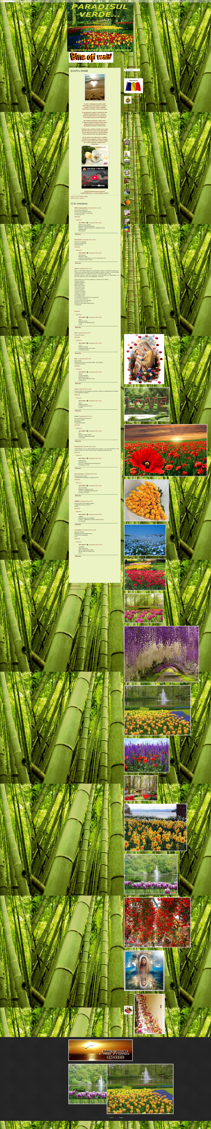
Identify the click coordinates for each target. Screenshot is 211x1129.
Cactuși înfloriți (130, 288)
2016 (127, 250)
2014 (127, 255)
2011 (127, 326)
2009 (127, 330)
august (129, 304)
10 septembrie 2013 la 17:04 (95, 544)
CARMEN (77, 501)
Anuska (76, 268)
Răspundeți (77, 216)
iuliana (76, 389)
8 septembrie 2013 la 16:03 (95, 372)
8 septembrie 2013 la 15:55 (95, 222)
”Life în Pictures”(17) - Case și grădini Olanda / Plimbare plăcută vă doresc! (136, 161)
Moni (76, 333)
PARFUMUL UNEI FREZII (133, 285)
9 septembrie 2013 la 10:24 (90, 474)
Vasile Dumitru (78, 239)
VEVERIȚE (133, 178)
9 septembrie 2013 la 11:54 (95, 485)
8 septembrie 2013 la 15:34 (84, 358)
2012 (127, 323)
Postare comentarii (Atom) (82, 589)
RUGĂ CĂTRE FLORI (132, 268)
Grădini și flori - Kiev (131, 290)
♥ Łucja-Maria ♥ (78, 530)
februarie (129, 318)
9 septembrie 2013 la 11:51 (95, 400)
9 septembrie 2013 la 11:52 (95, 431)
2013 (127, 257)
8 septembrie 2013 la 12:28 (89, 239)
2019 (127, 244)
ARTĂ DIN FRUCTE (131, 274)
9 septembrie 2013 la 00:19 (89, 446)
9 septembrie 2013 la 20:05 (95, 514)
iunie (128, 309)
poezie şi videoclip (79, 198)
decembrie (129, 259)
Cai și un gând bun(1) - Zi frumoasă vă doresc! (133, 283)
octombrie (129, 264)
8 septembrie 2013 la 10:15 (94, 208)
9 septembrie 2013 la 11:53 (95, 458)
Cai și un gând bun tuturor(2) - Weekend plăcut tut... (134, 271)
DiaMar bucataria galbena (81, 208)
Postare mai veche (114, 586)
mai (128, 311)
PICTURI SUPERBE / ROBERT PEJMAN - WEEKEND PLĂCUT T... (134, 296)
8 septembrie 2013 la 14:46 (85, 268)
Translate (135, 72)
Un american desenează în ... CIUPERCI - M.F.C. (135, 141)
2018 (127, 246)
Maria (76, 358)
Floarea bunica (78, 446)
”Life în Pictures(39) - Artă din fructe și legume (136, 228)
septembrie (130, 266)
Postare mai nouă (74, 586)
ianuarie (129, 320)
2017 (127, 248)
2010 (127, 328)
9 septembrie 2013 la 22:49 (89, 530)
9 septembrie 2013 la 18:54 (86, 501)
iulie (128, 307)
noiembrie (129, 261)
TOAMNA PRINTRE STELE (133, 302)
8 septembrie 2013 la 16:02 (95, 343)
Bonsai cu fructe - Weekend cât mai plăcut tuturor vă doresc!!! (135, 153)
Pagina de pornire (94, 586)
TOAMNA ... (130, 280)
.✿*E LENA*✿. (82, 222)
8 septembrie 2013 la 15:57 (95, 253)
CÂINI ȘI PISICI (135, 210)
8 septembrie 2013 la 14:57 (84, 333)
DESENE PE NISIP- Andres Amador (136, 219)
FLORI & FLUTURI (131, 299)
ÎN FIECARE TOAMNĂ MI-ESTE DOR (133, 277)
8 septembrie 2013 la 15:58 (95, 317)
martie (128, 316)
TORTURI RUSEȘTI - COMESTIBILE (136, 190)
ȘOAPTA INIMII (130, 292)
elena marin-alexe (79, 474)
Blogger (121, 1117)
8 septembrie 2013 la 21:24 (85, 416)
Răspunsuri (79, 220)
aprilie (128, 314)
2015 (127, 253)
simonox (111, 1117)
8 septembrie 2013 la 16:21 (84, 389)
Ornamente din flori (135, 170)
